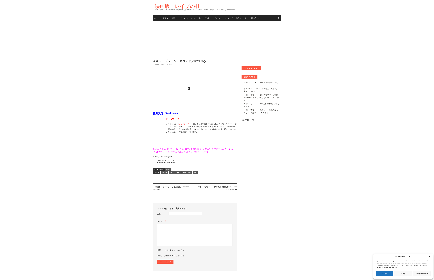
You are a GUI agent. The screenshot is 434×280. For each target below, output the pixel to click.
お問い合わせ (255, 18)
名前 (159, 214)
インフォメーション (187, 18)
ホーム (156, 18)
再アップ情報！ (205, 18)
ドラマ (168, 169)
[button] (429, 256)
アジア (172, 172)
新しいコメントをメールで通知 (171, 250)
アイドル (164, 172)
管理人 (171, 64)
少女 (189, 172)
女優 (184, 172)
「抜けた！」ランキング (223, 18)
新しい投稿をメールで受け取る (171, 255)
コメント (161, 221)
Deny (403, 273)
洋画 (164, 18)
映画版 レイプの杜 (177, 6)
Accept (384, 273)
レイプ (178, 172)
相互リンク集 (241, 18)
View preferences (422, 273)
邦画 (173, 18)
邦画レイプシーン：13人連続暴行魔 (258, 82)
